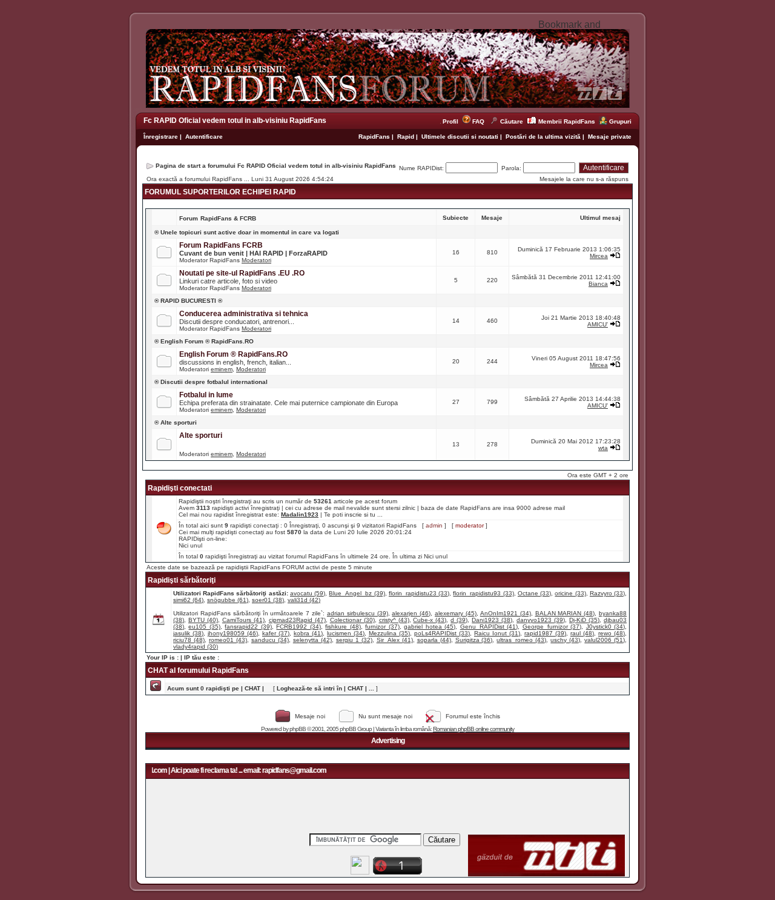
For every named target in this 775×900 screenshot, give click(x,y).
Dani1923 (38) (492, 620)
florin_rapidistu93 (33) (483, 593)
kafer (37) (275, 633)
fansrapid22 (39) (248, 626)
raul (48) (582, 633)
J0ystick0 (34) (605, 626)
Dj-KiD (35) (584, 620)
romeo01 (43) (228, 640)
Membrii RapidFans (566, 121)
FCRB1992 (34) (298, 626)
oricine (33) (570, 593)
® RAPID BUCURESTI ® (188, 300)
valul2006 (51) (604, 640)
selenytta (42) (312, 640)
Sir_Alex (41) (395, 640)
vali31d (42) (304, 600)
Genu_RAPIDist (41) (489, 626)
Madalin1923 (299, 514)
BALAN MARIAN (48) (565, 613)
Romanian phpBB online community (473, 729)
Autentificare (204, 136)
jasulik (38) (188, 633)
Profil (452, 121)
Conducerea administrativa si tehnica (243, 313)
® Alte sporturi (175, 422)
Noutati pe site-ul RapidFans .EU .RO (242, 273)
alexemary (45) (456, 613)
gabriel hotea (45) (429, 626)
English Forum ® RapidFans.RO (233, 354)
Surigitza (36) (474, 640)
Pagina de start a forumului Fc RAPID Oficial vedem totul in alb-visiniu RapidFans (276, 165)
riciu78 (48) (189, 640)
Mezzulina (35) (389, 633)
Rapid (406, 136)
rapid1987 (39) (545, 633)
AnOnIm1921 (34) (505, 613)
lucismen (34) (345, 633)
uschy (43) (565, 640)
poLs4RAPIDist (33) (442, 633)
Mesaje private (610, 136)
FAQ (478, 121)
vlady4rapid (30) (195, 646)
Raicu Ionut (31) (497, 633)
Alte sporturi (200, 435)
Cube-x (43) (429, 620)
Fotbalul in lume (206, 395)
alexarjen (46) (411, 613)
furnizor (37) (382, 626)
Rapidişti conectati (180, 488)
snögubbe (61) (227, 600)
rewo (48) (611, 633)
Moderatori (256, 260)
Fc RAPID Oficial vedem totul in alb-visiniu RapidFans (234, 120)
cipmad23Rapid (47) (297, 620)
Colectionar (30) (352, 620)
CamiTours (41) (243, 620)
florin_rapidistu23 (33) (419, 593)
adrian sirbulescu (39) (357, 613)
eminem (221, 369)
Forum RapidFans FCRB (221, 245)
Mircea (599, 256)
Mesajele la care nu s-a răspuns (583, 179)
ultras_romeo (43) (521, 640)
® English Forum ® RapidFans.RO (204, 341)
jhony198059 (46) (233, 633)
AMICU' (597, 324)
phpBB (297, 729)
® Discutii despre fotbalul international (211, 382)
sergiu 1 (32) (354, 640)
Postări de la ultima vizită (543, 136)
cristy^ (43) (394, 620)
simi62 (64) (188, 600)
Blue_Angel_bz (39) (356, 593)
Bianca (598, 283)
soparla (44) (434, 640)
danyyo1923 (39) (540, 620)
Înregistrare (160, 136)
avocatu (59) (307, 593)
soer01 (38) (268, 600)
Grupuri (620, 121)
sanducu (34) (270, 640)
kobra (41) (308, 633)
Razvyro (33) (607, 593)
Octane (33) (534, 593)
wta (603, 448)
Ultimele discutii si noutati (459, 136)
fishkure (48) (342, 626)
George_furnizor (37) (552, 626)
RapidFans (375, 136)
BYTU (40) (203, 620)
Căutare (511, 121)
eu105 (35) (204, 626)
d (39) (458, 620)
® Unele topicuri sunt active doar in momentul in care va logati (246, 232)
